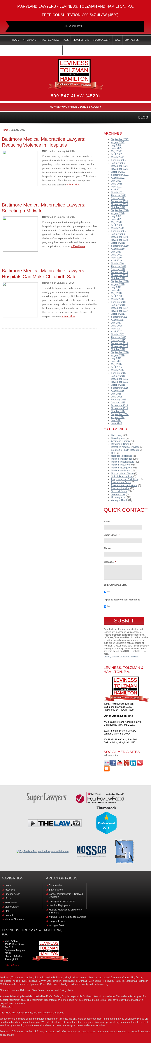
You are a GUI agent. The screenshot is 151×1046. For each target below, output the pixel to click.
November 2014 (119, 408)
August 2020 (117, 213)
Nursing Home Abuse (122, 473)
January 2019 (118, 269)
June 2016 (116, 361)
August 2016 (117, 355)
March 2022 (117, 157)
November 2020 (119, 204)
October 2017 (118, 313)
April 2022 (116, 154)
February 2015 (118, 399)
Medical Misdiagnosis (122, 461)
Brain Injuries (118, 438)
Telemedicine (118, 494)
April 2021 (116, 189)
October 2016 (118, 349)
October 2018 (118, 278)
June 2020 (116, 219)
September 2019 (120, 245)
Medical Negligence (121, 467)
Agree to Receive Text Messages (122, 599)
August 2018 (117, 284)
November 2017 (119, 310)
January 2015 (118, 402)
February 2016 (118, 373)
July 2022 (116, 145)
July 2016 (116, 358)
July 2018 (116, 287)
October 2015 (118, 384)
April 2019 (116, 260)
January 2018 (118, 305)
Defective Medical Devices (125, 447)
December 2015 (119, 379)
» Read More (73, 184)
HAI (113, 452)
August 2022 (117, 142)
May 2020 (116, 222)
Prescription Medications (124, 485)
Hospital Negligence (121, 455)
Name (108, 521)
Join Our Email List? (115, 584)
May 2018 (116, 293)
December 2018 (119, 272)
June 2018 (116, 290)
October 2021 (118, 171)
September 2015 (120, 387)
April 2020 (116, 225)
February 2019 (118, 266)
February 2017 (118, 337)
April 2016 (116, 367)
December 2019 (119, 237)
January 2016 (118, 376)
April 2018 (116, 296)
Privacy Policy (111, 656)
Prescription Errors (121, 482)
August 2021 (117, 177)
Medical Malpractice (121, 458)
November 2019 (119, 239)
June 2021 (116, 183)
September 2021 (120, 174)
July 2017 (116, 322)
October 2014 (118, 411)
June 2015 (116, 396)
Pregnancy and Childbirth (124, 479)
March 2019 (117, 263)
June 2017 (116, 325)
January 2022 (118, 163)
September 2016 (120, 352)
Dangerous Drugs (120, 444)
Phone (108, 548)
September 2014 (120, 414)
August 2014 (117, 417)
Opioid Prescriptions (122, 476)
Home (5, 129)
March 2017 (117, 334)
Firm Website (75, 26)
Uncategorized (118, 497)
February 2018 (118, 302)
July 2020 (116, 216)
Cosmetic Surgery (120, 441)
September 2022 (120, 139)
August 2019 (117, 248)
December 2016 (119, 343)
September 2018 (120, 281)
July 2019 (116, 251)
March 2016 (117, 370)
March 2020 (117, 228)
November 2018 (119, 275)
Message (110, 562)
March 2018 (117, 299)
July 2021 (116, 180)
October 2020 (118, 207)
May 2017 (116, 328)
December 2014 (119, 405)
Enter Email (112, 535)
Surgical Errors (119, 491)
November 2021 (119, 168)
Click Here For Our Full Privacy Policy (20, 1012)
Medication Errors (120, 470)
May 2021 (116, 186)
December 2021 (119, 166)
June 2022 (116, 148)
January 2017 (118, 340)
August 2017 (117, 319)
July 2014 (116, 420)
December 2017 (119, 308)
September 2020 (120, 210)
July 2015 (116, 393)
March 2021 (117, 192)
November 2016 (119, 346)
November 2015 (119, 381)
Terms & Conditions (129, 656)
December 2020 (119, 201)
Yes (108, 591)
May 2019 (116, 257)
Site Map (6, 1006)
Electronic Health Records (125, 449)
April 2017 (116, 331)
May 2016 (116, 364)
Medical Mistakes (120, 464)
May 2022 (116, 151)
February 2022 (118, 160)
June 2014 (116, 423)
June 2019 (116, 254)
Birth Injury (117, 435)
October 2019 (118, 242)
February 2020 (118, 231)
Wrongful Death (119, 500)
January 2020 (118, 234)
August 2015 (117, 390)
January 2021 (118, 198)
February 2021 (118, 195)
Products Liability (120, 488)
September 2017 (120, 316)
